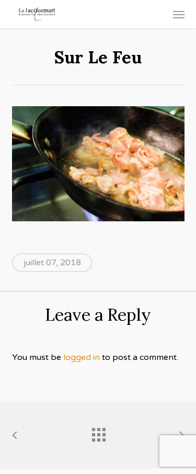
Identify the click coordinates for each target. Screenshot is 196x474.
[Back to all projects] (98, 432)
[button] (179, 14)
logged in (81, 357)
